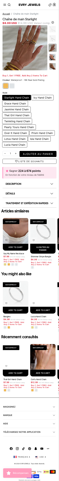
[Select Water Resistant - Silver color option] (12, 264)
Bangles (6, 316)
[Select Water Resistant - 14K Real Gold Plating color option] (5, 264)
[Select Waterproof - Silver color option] (16, 264)
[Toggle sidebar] (49, 5)
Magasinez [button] (9, 406)
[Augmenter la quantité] (15, 153)
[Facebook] (11, 448)
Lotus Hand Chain (14, 138)
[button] (5, 5)
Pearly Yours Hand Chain (19, 127)
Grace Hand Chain (15, 103)
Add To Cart (15, 247)
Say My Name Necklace (13, 253)
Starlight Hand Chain (16, 97)
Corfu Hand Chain (39, 379)
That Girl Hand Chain (16, 115)
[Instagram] (17, 448)
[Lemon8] (48, 448)
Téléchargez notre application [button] (21, 432)
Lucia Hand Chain (14, 144)
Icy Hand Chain (43, 97)
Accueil (6, 13)
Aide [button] (5, 423)
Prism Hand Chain (42, 133)
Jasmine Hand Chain (16, 109)
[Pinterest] (29, 448)
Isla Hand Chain (39, 138)
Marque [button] (7, 415)
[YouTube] (42, 448)
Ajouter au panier (42, 248)
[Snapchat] (35, 448)
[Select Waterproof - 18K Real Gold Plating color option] (8, 264)
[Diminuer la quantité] (5, 153)
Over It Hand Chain (15, 133)
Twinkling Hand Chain (17, 121)
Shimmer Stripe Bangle (41, 256)
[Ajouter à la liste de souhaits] (6, 240)
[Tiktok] (23, 448)
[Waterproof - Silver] (12, 86)
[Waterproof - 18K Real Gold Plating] (5, 86)
